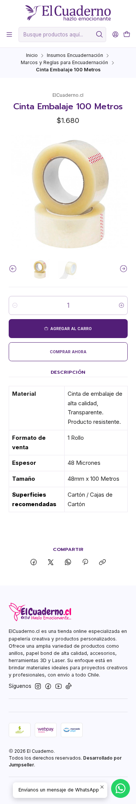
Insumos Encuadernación (75, 55)
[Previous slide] (14, 269)
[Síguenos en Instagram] (38, 686)
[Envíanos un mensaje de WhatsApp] (120, 788)
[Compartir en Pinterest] (85, 562)
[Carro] (127, 34)
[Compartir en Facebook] (33, 562)
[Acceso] (115, 34)
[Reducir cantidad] (15, 305)
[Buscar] (99, 34)
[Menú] (9, 34)
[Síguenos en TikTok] (68, 686)
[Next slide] (122, 269)
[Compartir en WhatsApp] (68, 562)
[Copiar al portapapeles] (102, 562)
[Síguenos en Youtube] (58, 686)
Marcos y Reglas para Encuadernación (64, 62)
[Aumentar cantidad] (121, 305)
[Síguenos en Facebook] (48, 686)
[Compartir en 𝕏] (51, 562)
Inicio (32, 55)
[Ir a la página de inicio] (67, 12)
